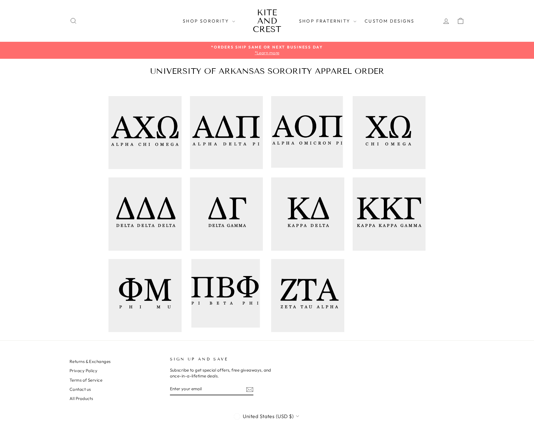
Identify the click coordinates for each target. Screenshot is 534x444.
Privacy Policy (83, 370)
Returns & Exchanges (90, 361)
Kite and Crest (267, 21)
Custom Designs (389, 21)
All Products (81, 398)
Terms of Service (86, 380)
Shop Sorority (207, 21)
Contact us (80, 389)
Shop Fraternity (325, 21)
